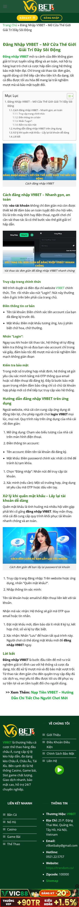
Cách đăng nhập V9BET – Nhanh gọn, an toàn (37, 110)
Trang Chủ (10, 25)
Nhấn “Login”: (26, 121)
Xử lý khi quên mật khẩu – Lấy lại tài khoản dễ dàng (41, 132)
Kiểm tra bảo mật (27, 124)
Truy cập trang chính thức (32, 113)
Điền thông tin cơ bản (29, 117)
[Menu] (5, 6)
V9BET (60, 288)
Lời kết (16, 136)
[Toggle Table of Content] (68, 96)
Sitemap (52, 881)
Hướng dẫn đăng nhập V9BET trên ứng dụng (37, 128)
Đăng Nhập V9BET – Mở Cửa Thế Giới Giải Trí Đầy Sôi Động (40, 104)
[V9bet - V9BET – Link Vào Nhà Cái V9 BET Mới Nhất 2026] (39, 6)
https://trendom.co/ (60, 868)
